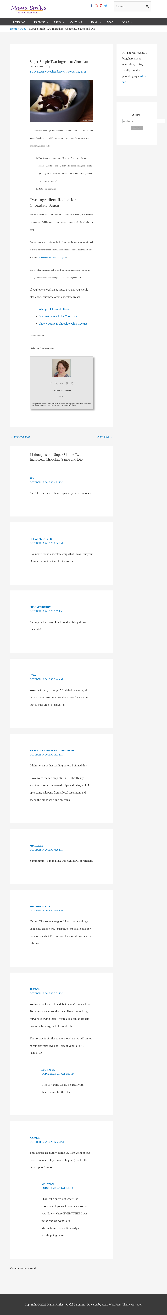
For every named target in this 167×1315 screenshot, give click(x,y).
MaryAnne (48, 1069)
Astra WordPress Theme (116, 1304)
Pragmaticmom (40, 607)
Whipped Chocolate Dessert (55, 309)
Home (13, 28)
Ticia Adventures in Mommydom (52, 750)
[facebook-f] (92, 5)
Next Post (105, 436)
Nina (33, 675)
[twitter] (106, 5)
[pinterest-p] (102, 5)
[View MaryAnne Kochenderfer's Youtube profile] (61, 383)
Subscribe (136, 115)
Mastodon (136, 1304)
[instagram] (97, 5)
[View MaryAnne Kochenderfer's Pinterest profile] (67, 383)
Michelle (36, 845)
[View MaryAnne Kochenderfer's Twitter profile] (56, 383)
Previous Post (20, 436)
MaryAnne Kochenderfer (61, 391)
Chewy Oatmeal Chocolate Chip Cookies (63, 323)
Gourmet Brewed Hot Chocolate (58, 316)
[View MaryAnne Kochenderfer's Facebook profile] (51, 383)
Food (23, 28)
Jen (32, 478)
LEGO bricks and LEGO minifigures (51, 257)
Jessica (35, 989)
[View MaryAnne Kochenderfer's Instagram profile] (72, 383)
